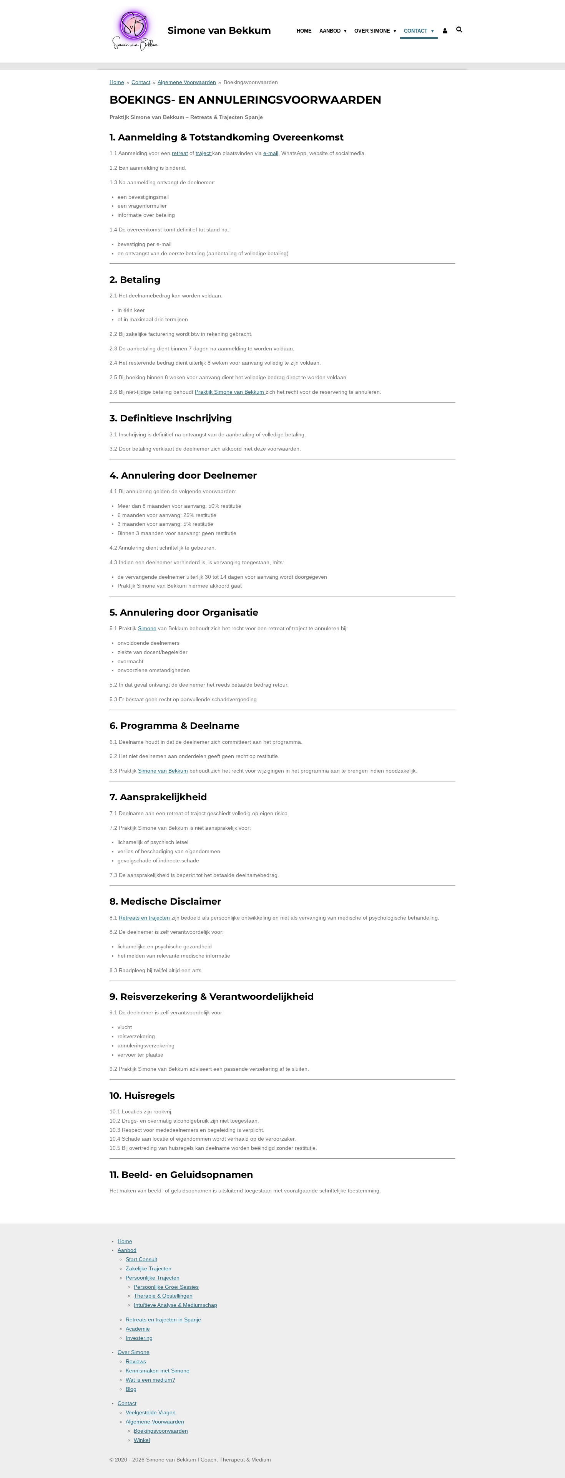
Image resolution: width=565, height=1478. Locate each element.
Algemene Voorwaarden (187, 82)
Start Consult (141, 1259)
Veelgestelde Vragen (151, 1412)
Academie (138, 1329)
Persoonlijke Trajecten (152, 1278)
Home (117, 82)
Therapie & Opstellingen (163, 1296)
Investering (139, 1338)
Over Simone (134, 1352)
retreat (180, 153)
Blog (131, 1389)
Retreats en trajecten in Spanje (163, 1319)
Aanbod (127, 1250)
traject (204, 153)
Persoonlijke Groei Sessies (166, 1287)
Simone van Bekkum (163, 771)
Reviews (136, 1361)
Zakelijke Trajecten (148, 1268)
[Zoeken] (459, 30)
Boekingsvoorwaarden (251, 82)
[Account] (445, 31)
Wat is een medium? (150, 1380)
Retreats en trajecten (144, 918)
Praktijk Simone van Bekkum (230, 392)
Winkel (142, 1440)
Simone (147, 628)
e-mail (270, 153)
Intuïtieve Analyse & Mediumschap (175, 1305)
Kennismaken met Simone (157, 1370)
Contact (140, 82)
